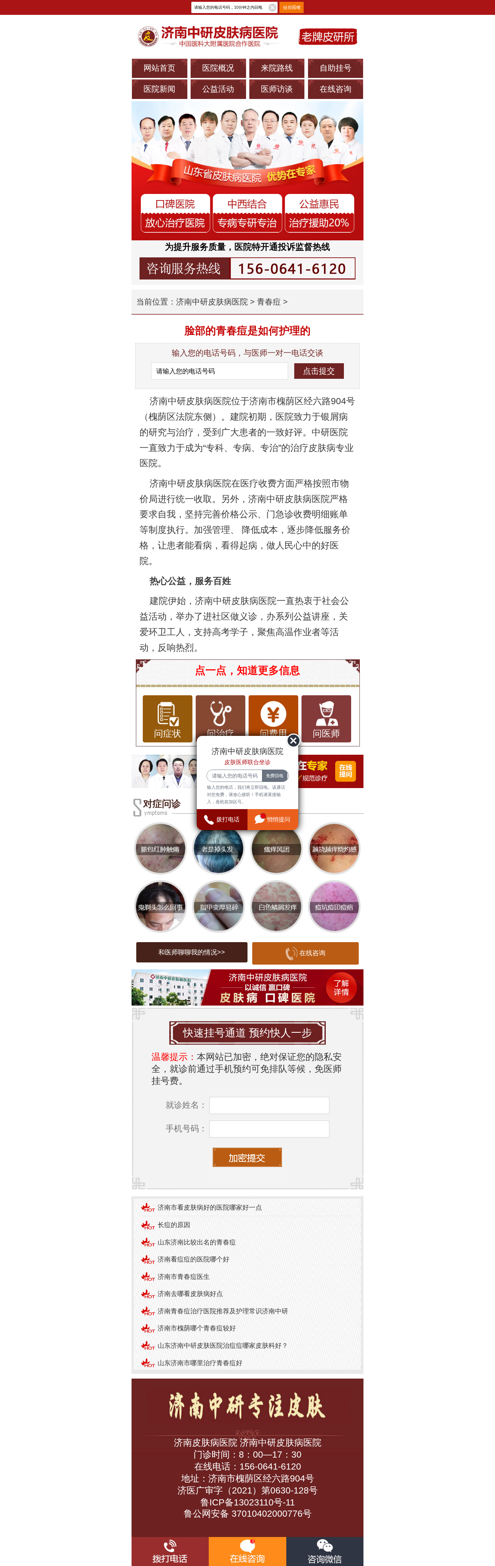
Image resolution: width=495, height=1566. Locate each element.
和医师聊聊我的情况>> (191, 952)
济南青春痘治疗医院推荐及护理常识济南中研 (223, 1311)
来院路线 (277, 67)
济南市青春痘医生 (184, 1276)
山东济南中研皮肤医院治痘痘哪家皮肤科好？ (223, 1345)
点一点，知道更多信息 (247, 670)
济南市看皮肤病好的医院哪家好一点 (210, 1207)
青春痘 (269, 301)
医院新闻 (159, 89)
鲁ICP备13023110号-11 (247, 1502)
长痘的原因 (174, 1225)
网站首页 (159, 67)
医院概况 (218, 67)
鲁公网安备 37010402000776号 (248, 1513)
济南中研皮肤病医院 (212, 301)
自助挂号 (336, 67)
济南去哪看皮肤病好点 (190, 1293)
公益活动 (218, 89)
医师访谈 (277, 89)
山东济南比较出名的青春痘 (197, 1242)
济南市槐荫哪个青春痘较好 (197, 1328)
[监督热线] (247, 268)
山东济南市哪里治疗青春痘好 (200, 1363)
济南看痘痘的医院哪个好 (193, 1259)
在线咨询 (336, 89)
